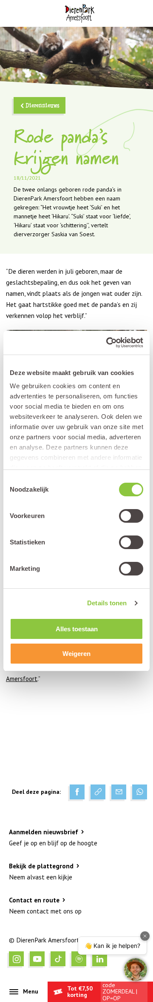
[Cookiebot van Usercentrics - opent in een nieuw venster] (108, 342)
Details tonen (107, 603)
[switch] (131, 516)
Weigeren (76, 653)
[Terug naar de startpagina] (79, 13)
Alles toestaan (77, 629)
